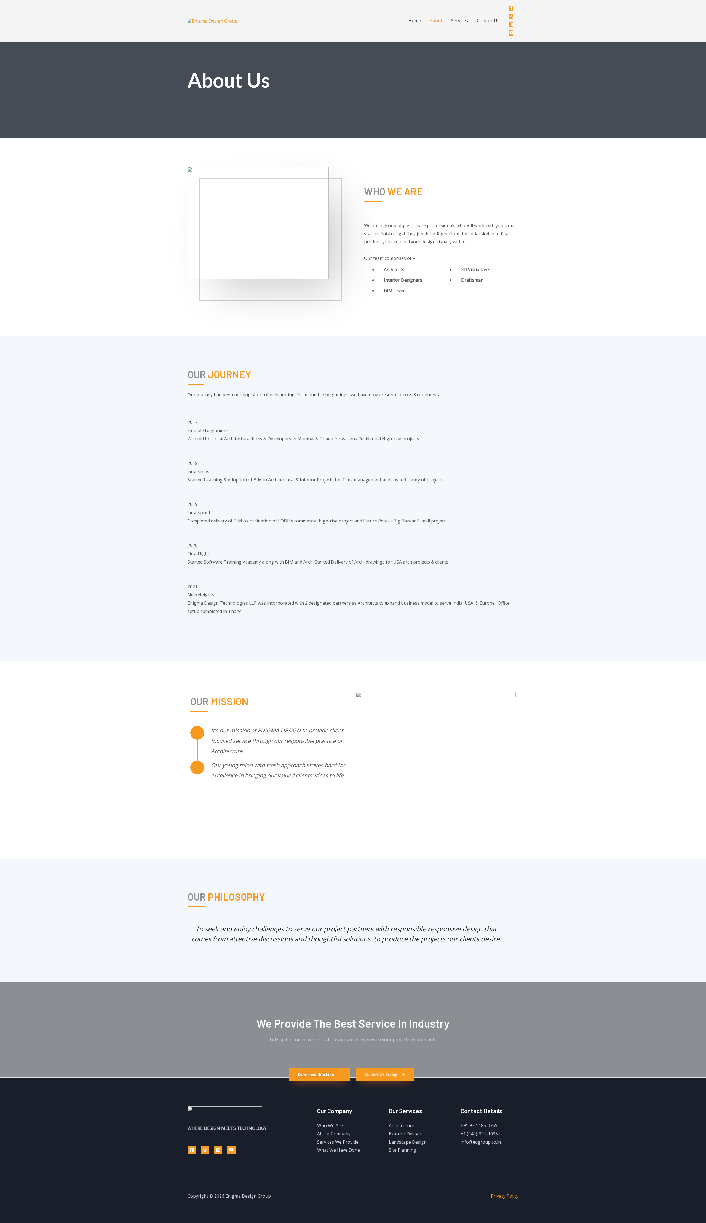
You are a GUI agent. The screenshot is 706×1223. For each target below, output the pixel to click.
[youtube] (512, 33)
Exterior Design (405, 1134)
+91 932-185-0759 (479, 1125)
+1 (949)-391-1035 (479, 1134)
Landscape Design (408, 1142)
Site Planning (402, 1150)
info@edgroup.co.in (481, 1142)
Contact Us (488, 21)
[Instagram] (205, 1150)
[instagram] (512, 17)
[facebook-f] (512, 8)
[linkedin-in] (512, 24)
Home (414, 21)
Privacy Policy (504, 1196)
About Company (334, 1134)
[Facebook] (192, 1150)
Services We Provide (338, 1142)
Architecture (401, 1125)
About (436, 21)
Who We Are (330, 1125)
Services (459, 21)
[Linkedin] (218, 1150)
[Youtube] (231, 1150)
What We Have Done (338, 1150)
